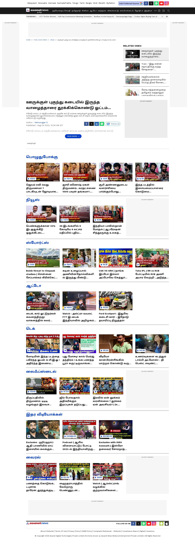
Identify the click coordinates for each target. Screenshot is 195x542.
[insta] (166, 3)
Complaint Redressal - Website (107, 531)
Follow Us (115, 124)
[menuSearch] (168, 11)
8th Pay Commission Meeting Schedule (75, 17)
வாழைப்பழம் (31, 143)
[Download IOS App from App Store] (166, 524)
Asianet (37, 523)
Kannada (52, 3)
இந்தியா (148, 11)
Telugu (75, 3)
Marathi (101, 3)
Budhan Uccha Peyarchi (104, 17)
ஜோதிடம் (139, 11)
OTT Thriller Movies (47, 17)
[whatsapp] (156, 3)
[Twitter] (151, 3)
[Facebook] (146, 3)
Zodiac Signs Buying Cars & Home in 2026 (152, 17)
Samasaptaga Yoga (124, 17)
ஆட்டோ (93, 11)
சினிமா (85, 11)
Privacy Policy (74, 531)
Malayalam (32, 3)
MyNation (110, 3)
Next (167, 16)
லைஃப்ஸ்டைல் (127, 11)
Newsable (42, 3)
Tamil (82, 3)
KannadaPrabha (64, 3)
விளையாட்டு (113, 11)
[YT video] (161, 3)
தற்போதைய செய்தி (61, 11)
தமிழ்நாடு (76, 11)
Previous (162, 16)
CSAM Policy (86, 531)
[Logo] (38, 10)
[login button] (160, 11)
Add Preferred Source (129, 3)
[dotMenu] (155, 10)
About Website (47, 531)
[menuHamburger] (163, 11)
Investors (150, 531)
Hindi (95, 3)
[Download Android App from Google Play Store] (161, 524)
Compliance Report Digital (133, 531)
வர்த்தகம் (102, 11)
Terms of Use (61, 531)
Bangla (89, 3)
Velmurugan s (41, 122)
